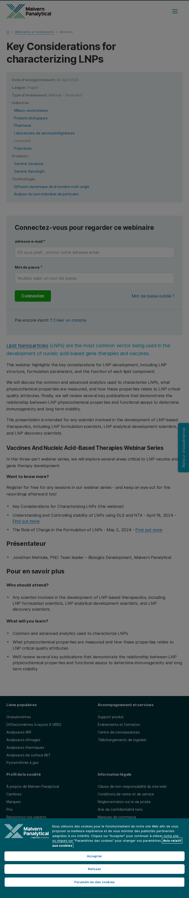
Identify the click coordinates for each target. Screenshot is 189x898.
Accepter (94, 856)
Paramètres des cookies (94, 882)
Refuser (94, 869)
